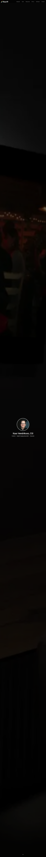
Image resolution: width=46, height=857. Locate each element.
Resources (28, 1)
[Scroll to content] (23, 854)
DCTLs (33, 1)
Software (38, 1)
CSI (31, 433)
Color (23, 1)
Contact (43, 1)
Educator (18, 1)
